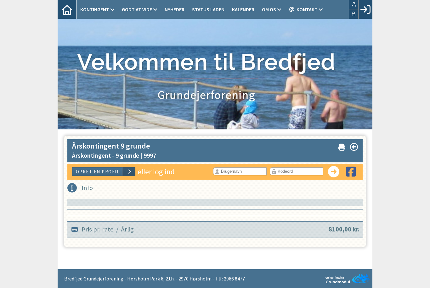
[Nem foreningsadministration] (346, 278)
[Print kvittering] (341, 146)
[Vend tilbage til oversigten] (354, 147)
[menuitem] (67, 9)
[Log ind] (365, 9)
